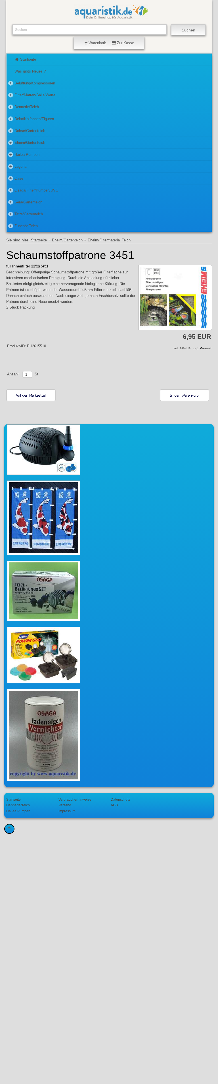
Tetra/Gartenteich (26, 213)
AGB (114, 805)
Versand (205, 348)
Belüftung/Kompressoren (32, 83)
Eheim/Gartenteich (27, 142)
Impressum (67, 811)
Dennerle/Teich (24, 106)
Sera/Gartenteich (25, 202)
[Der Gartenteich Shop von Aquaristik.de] (111, 17)
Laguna (17, 166)
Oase (16, 178)
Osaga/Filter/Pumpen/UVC (33, 190)
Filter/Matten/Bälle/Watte (32, 94)
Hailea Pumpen (24, 154)
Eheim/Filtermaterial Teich (109, 240)
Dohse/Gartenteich (27, 130)
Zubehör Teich (23, 225)
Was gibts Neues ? (30, 71)
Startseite (27, 59)
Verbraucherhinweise (74, 799)
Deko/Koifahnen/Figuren (31, 118)
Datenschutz (120, 799)
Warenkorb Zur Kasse (110, 43)
